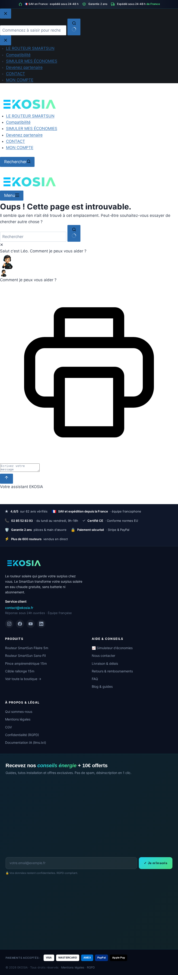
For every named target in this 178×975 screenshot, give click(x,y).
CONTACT (15, 141)
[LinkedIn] (41, 624)
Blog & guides (102, 686)
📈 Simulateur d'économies (112, 648)
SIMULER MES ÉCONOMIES (31, 128)
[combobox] (33, 237)
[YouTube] (30, 624)
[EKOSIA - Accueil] (23, 563)
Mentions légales (17, 719)
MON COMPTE (19, 147)
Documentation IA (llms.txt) (25, 742)
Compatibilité (18, 122)
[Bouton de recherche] (73, 233)
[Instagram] (9, 624)
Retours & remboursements (112, 671)
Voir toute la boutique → (23, 679)
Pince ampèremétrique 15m (26, 663)
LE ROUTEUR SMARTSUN (30, 116)
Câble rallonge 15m (19, 671)
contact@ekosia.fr (19, 608)
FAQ (95, 679)
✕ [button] (1, 244)
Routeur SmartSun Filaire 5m (26, 648)
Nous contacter (103, 656)
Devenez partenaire (24, 135)
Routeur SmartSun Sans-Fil (25, 656)
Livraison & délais (105, 663)
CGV (8, 727)
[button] (89, 261)
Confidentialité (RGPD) (22, 735)
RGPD (91, 967)
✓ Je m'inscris (155, 863)
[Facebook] (20, 624)
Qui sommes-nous (18, 712)
